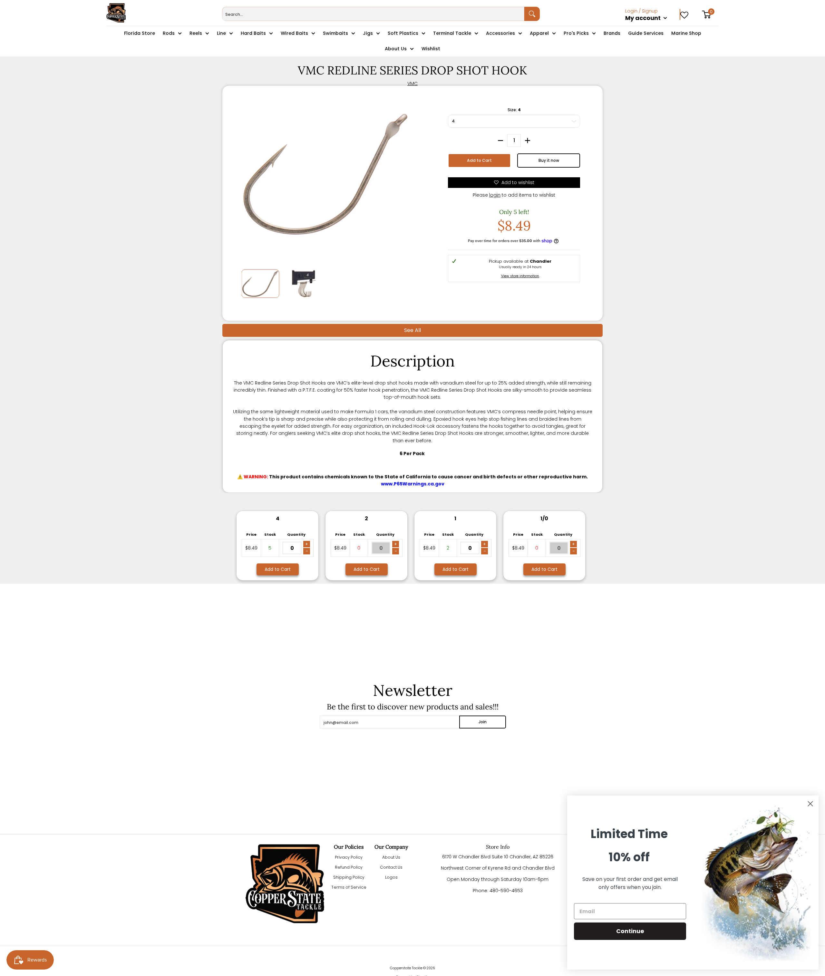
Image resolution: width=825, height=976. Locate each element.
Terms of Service (348, 887)
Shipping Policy (348, 877)
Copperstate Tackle (406, 968)
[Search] (532, 14)
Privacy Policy (349, 857)
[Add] (527, 140)
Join (483, 722)
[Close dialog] (810, 803)
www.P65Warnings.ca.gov (412, 484)
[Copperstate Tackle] (116, 13)
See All (412, 330)
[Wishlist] (684, 13)
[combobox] (373, 14)
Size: (514, 109)
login (494, 195)
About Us (391, 857)
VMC (412, 83)
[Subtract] (500, 140)
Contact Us (391, 867)
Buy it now (549, 160)
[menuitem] (652, 25)
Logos (391, 877)
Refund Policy (349, 867)
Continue (630, 931)
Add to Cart (479, 160)
